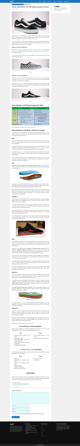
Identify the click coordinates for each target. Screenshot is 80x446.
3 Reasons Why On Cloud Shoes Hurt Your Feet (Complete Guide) (31, 426)
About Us (55, 1)
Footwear (49, 1)
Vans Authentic (15, 55)
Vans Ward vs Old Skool (30, 127)
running (14, 168)
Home (40, 1)
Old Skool (21, 83)
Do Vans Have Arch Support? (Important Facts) (20, 384)
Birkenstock (43, 429)
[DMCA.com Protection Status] (56, 6)
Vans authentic (45, 51)
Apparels (44, 1)
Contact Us (60, 1)
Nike (41, 425)
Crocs (42, 434)
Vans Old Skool (23, 151)
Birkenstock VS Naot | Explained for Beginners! (20, 383)
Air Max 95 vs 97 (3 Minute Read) (30, 427)
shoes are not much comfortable (42, 147)
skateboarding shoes (16, 258)
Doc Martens (43, 430)
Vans (27, 44)
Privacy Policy (66, 1)
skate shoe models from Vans (34, 49)
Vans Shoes (18, 382)
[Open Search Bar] (70, 1)
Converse (42, 435)
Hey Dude (42, 427)
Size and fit (14, 310)
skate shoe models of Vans (22, 79)
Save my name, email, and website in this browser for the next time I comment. (28, 413)
